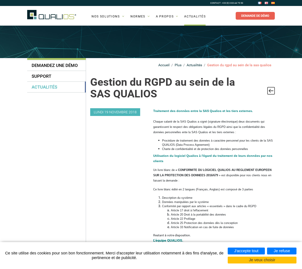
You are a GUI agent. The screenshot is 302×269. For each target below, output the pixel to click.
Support (41, 76)
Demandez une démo (55, 65)
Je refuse (282, 251)
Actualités (195, 16)
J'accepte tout (246, 251)
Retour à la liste (271, 91)
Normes (137, 16)
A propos (165, 16)
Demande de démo (255, 15)
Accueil (164, 65)
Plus (178, 65)
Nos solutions (106, 16)
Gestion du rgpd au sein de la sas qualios (239, 65)
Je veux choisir (262, 260)
